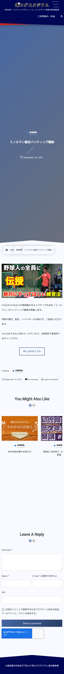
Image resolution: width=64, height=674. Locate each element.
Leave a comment (51, 379)
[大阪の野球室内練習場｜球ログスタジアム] (32, 5)
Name (4, 576)
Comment (6, 550)
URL (3, 592)
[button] (32, 351)
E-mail (36, 576)
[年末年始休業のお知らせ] (20, 428)
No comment (33, 379)
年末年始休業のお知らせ (20, 452)
